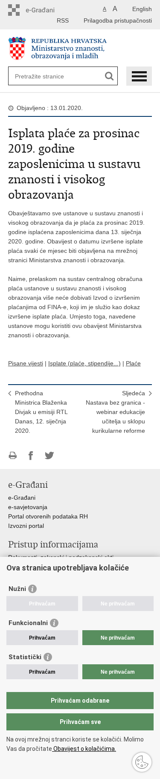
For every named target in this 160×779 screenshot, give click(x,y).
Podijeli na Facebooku (30, 455)
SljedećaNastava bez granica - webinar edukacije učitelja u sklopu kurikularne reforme (115, 412)
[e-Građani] (44, 10)
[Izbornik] (139, 76)
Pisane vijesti (25, 363)
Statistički (25, 657)
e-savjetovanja (27, 507)
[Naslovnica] (80, 48)
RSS (63, 20)
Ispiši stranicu (12, 455)
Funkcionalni (28, 623)
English (142, 9)
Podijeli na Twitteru (49, 455)
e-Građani (21, 497)
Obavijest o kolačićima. (84, 748)
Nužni (17, 589)
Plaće (133, 363)
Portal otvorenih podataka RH (48, 516)
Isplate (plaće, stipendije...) (84, 363)
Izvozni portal (26, 525)
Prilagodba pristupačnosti (118, 20)
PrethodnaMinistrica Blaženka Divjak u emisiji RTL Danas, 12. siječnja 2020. (41, 412)
